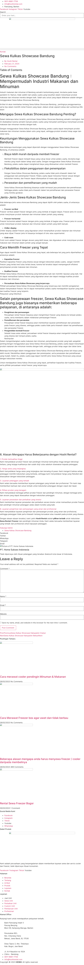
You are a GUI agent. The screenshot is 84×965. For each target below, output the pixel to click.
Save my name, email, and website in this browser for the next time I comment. (34, 623)
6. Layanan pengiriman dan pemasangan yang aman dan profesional (28, 509)
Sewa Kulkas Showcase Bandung (17, 530)
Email (3, 605)
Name (3, 596)
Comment (5, 568)
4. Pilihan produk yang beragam (13, 490)
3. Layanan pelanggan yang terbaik (14, 481)
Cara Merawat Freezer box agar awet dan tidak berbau (34, 717)
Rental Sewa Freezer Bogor (17, 803)
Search (3, 12)
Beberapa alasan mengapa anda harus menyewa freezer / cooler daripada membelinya (40, 760)
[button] (42, 48)
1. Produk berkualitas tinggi (11, 459)
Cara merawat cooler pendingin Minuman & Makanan (33, 676)
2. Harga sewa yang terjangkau (13, 469)
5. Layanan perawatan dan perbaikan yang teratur (20, 499)
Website (3, 614)
